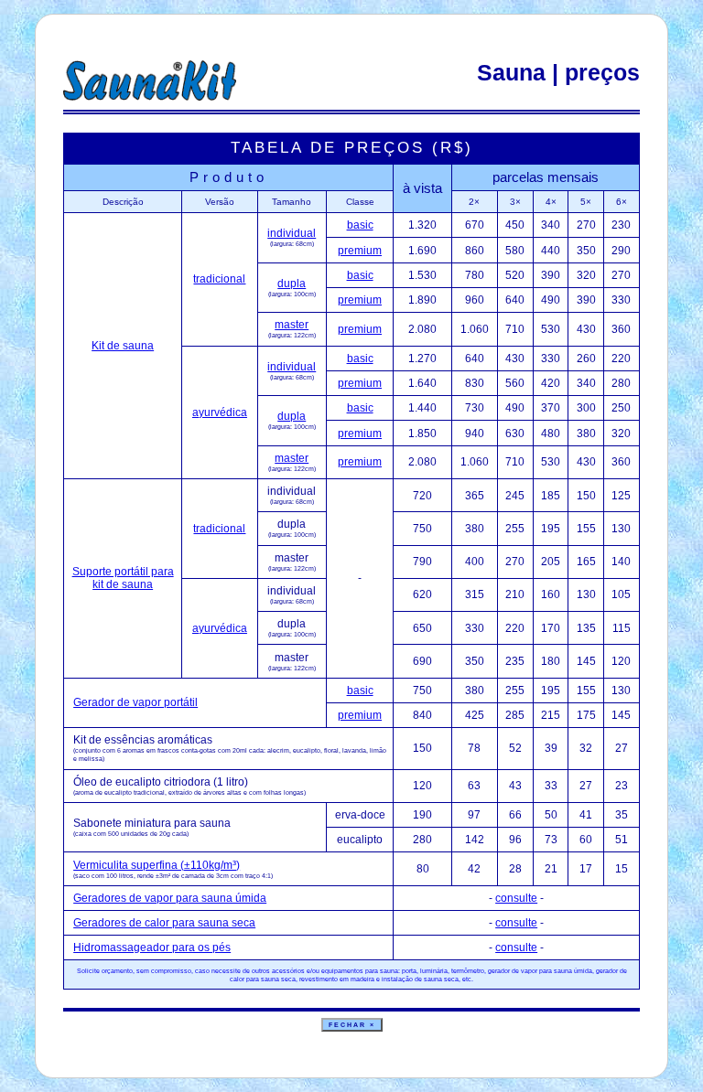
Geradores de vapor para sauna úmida (169, 898)
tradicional (219, 279)
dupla (291, 283)
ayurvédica (219, 412)
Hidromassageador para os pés (152, 947)
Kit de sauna (123, 345)
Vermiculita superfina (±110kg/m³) (156, 865)
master (291, 324)
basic (360, 225)
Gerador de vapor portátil (135, 702)
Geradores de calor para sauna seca (164, 922)
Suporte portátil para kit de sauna (123, 578)
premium (360, 250)
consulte (516, 898)
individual (291, 233)
